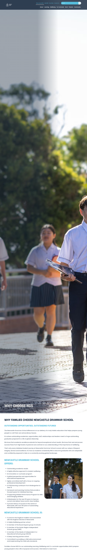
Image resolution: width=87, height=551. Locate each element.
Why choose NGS (40, 3)
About (41, 7)
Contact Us (56, 3)
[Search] (80, 3)
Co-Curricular (60, 7)
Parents (71, 7)
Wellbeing (53, 7)
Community (77, 7)
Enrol (66, 7)
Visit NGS (46, 3)
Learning (46, 7)
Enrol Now (51, 3)
